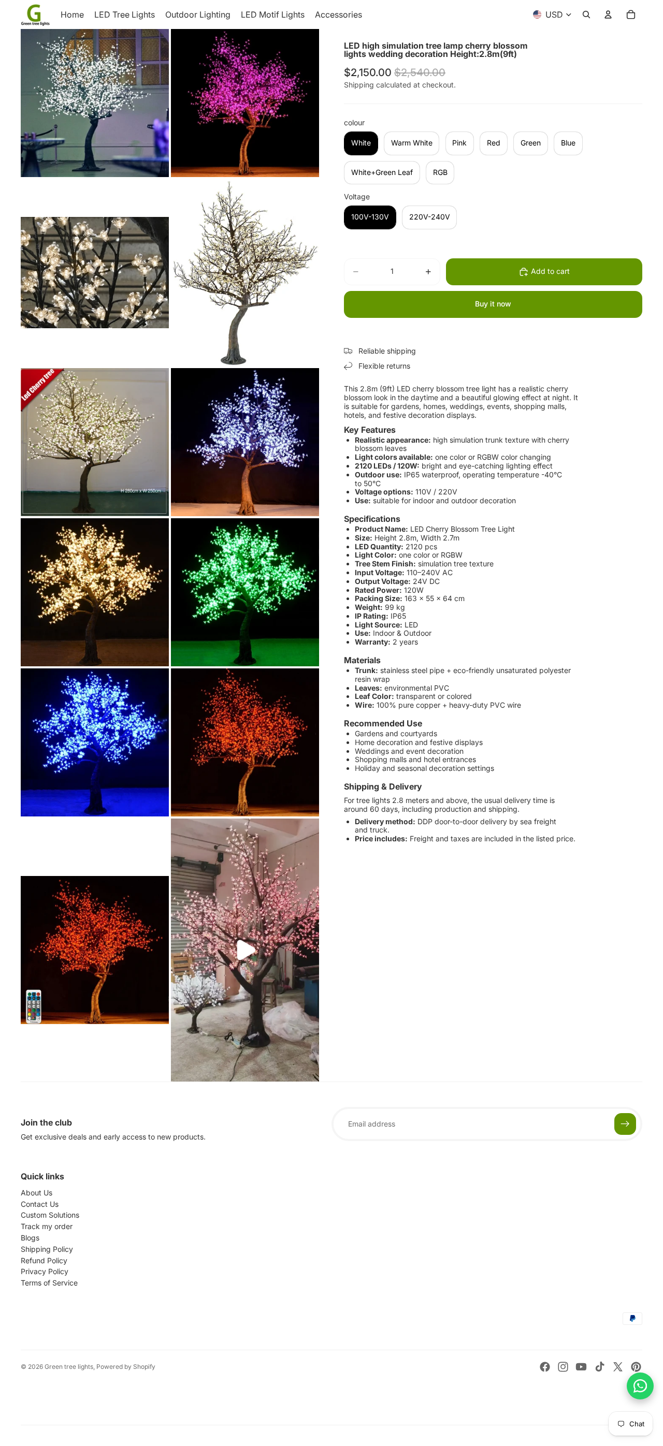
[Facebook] (545, 1367)
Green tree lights (69, 1366)
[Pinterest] (636, 1367)
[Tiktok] (600, 1367)
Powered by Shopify (125, 1366)
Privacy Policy (44, 1271)
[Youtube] (581, 1367)
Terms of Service (49, 1282)
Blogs (30, 1237)
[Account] (608, 14)
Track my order (47, 1226)
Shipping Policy (47, 1249)
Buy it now (493, 303)
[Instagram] (563, 1367)
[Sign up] (625, 1124)
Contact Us (40, 1204)
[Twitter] (618, 1367)
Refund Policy (44, 1260)
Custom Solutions (50, 1214)
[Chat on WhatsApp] (640, 1385)
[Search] (586, 14)
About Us (36, 1192)
